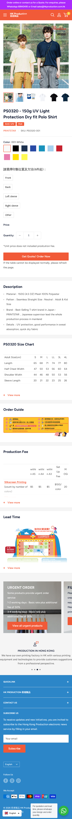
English (8, 764)
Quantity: (8, 235)
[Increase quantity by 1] (37, 235)
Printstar (9, 130)
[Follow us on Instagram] (18, 780)
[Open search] (52, 15)
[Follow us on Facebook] (5, 780)
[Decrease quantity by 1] (19, 235)
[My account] (59, 15)
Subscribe (14, 748)
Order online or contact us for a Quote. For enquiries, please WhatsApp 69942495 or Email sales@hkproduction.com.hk (36, 4)
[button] (12, 813)
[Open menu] (5, 15)
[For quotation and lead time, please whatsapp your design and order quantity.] (64, 811)
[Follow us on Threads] (12, 780)
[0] (66, 15)
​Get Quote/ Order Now (36, 256)
